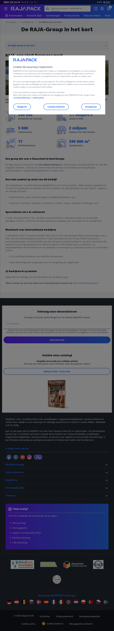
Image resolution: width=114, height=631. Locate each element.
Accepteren (91, 106)
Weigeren (22, 106)
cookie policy (38, 98)
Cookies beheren (56, 106)
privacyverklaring (21, 98)
